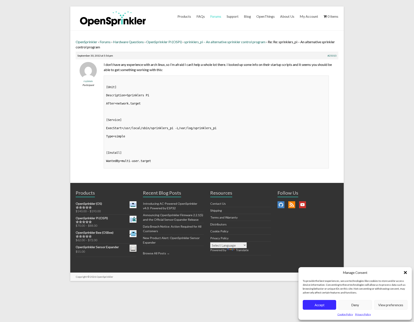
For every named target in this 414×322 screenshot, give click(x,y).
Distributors (218, 224)
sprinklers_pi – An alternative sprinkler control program (224, 42)
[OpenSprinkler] (113, 18)
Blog (247, 16)
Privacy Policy (363, 314)
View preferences (390, 305)
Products (184, 16)
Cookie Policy (345, 314)
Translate (242, 250)
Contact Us (218, 203)
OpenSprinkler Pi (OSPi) (164, 42)
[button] (405, 272)
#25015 (332, 55)
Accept (320, 305)
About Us (287, 16)
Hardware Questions (128, 42)
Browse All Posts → (156, 253)
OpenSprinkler (86, 42)
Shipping (216, 210)
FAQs (200, 16)
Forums (215, 16)
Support (232, 16)
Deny (355, 305)
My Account (309, 16)
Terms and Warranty (224, 217)
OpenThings (265, 16)
